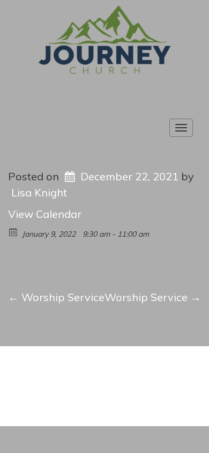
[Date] (13, 231)
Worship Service (56, 297)
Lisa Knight (39, 192)
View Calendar (44, 214)
